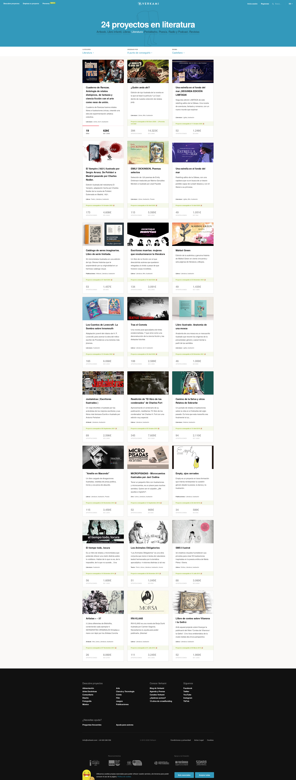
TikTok (186, 701)
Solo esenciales (184, 775)
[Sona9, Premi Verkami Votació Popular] (201, 763)
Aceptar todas (204, 775)
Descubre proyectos (11, 3)
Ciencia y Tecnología (125, 691)
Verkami (148, 3)
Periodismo (150, 32)
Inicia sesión (252, 4)
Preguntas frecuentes (91, 724)
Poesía (163, 32)
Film (118, 698)
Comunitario (87, 694)
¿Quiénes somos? (158, 698)
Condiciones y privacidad (181, 740)
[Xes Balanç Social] (114, 763)
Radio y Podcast (178, 32)
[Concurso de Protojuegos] (161, 763)
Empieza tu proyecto (31, 3)
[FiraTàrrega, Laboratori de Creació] (181, 763)
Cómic (119, 694)
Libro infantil (114, 32)
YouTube (187, 694)
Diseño (85, 698)
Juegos (119, 701)
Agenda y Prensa (157, 691)
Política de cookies (124, 776)
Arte (118, 688)
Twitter (186, 691)
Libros (126, 32)
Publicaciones (122, 704)
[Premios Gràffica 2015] (94, 763)
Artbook (101, 32)
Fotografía (86, 701)
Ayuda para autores (124, 724)
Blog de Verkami (157, 688)
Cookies (210, 740)
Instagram (187, 698)
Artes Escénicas (89, 691)
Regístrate (265, 4)
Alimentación (88, 688)
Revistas (194, 32)
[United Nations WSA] (134, 763)
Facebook (187, 688)
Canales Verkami (157, 694)
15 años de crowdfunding (161, 701)
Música (85, 704)
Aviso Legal (199, 740)
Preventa (46, 3)
